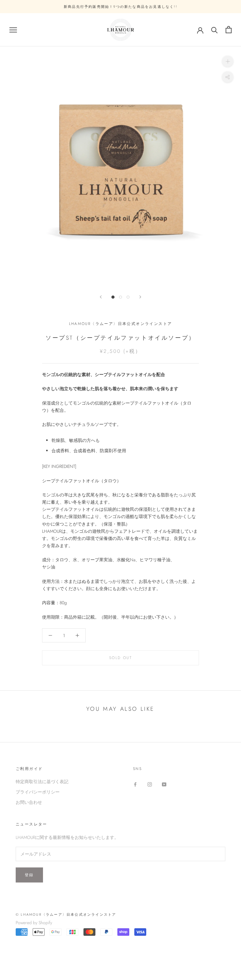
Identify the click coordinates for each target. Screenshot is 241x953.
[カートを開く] (229, 29)
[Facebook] (135, 784)
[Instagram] (149, 784)
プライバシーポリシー (38, 792)
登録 (29, 875)
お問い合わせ (29, 802)
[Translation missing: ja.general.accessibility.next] (140, 297)
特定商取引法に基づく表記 (42, 781)
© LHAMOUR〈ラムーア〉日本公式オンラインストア (66, 914)
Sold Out (120, 658)
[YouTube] (164, 784)
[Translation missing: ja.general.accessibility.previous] (101, 297)
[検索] (214, 29)
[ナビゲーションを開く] (13, 29)
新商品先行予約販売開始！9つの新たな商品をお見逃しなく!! (120, 6)
